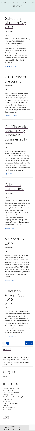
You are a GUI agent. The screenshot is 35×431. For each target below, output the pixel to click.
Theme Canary (16, 429)
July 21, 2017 (9, 174)
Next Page (29, 343)
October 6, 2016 (10, 228)
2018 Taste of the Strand (15, 79)
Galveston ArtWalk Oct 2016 (14, 295)
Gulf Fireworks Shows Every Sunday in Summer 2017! (16, 133)
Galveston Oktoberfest (14, 187)
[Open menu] (17, 11)
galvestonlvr (9, 31)
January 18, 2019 (10, 66)
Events (7, 35)
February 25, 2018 (11, 116)
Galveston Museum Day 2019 (15, 22)
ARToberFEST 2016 (15, 241)
